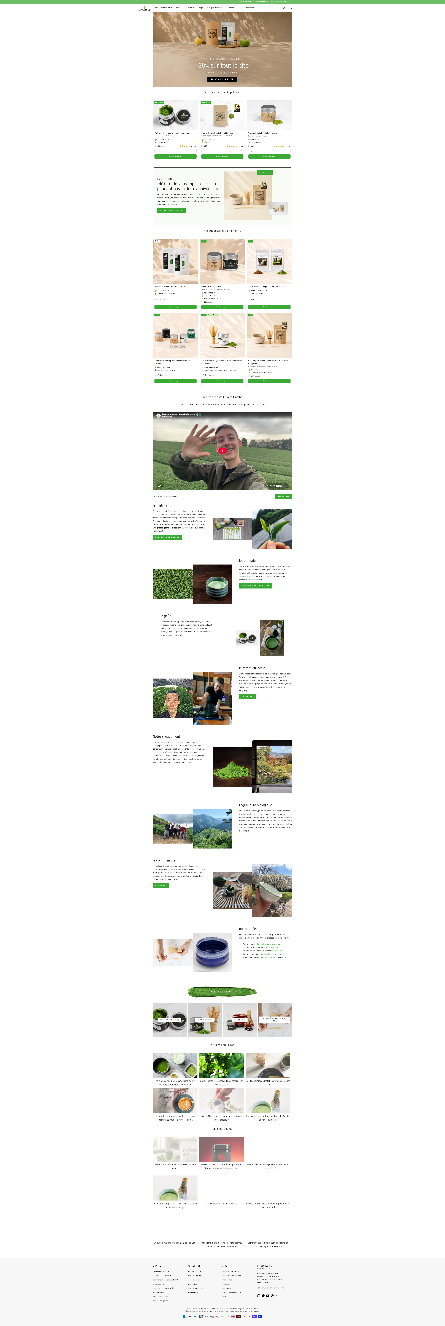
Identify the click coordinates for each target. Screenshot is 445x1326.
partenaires (227, 1288)
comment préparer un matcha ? (165, 1280)
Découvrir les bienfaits (256, 586)
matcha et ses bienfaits (162, 1276)
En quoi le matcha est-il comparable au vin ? (175, 1243)
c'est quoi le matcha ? (161, 1271)
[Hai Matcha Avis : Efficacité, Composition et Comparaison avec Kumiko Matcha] (221, 1149)
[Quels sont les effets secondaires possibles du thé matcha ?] (221, 1065)
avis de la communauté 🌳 (163, 1288)
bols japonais (193, 1292)
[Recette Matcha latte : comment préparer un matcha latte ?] (221, 1100)
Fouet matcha (277, 954)
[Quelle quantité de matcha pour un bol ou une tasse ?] (268, 1065)
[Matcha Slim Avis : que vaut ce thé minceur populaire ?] (175, 1149)
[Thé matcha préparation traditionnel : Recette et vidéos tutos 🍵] (268, 1100)
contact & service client (232, 1276)
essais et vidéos (159, 1292)
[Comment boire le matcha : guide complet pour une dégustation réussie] (268, 1227)
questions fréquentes (231, 1271)
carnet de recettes (160, 1297)
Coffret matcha (271, 948)
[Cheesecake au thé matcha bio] (221, 1188)
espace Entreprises (160, 1301)
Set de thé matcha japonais (269, 944)
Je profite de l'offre (171, 210)
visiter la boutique (222, 992)
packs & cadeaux (194, 1276)
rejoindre (161, 885)
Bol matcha (266, 954)
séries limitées (193, 1280)
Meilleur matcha (268, 958)
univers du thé (158, 1284)
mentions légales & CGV (231, 1292)
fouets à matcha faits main (199, 1288)
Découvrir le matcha (167, 537)
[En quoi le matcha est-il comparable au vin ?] (175, 1227)
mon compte (227, 1280)
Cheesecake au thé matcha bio (221, 1204)
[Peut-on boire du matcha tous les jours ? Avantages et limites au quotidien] (175, 1065)
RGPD (224, 1297)
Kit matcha (277, 951)
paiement (226, 1284)
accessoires (192, 1284)
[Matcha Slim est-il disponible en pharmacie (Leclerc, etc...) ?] (268, 1149)
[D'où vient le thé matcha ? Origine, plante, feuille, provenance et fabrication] (221, 1227)
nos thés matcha (194, 1271)
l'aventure (248, 696)
